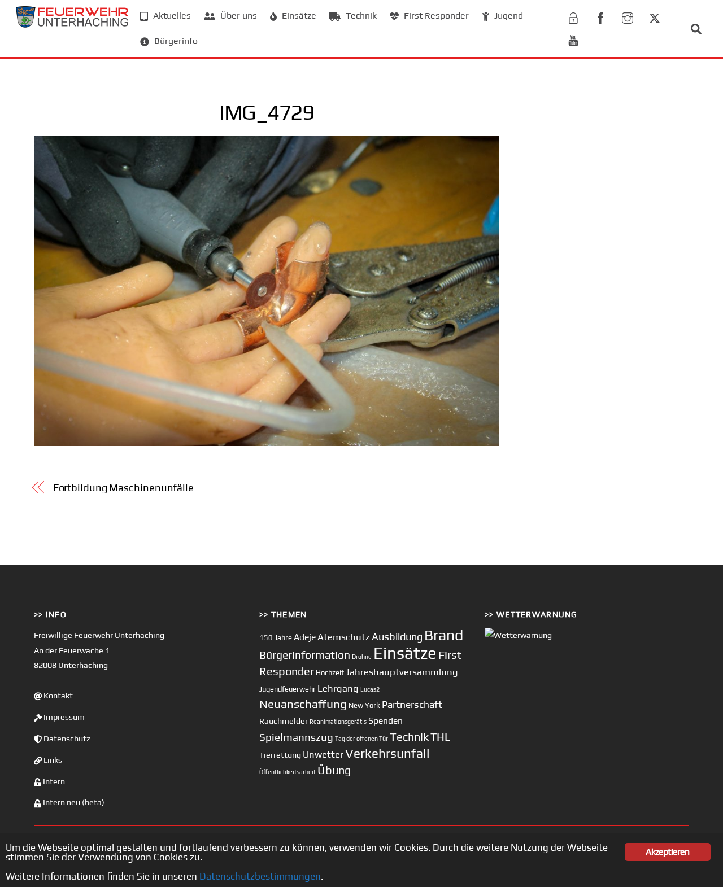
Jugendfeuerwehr (287, 689)
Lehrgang (338, 688)
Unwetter (323, 754)
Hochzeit (330, 672)
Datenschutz (66, 738)
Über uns (237, 15)
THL (440, 737)
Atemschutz (343, 637)
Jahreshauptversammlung (402, 672)
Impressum (63, 717)
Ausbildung (397, 637)
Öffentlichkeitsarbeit (287, 771)
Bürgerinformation (304, 655)
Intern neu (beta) (72, 802)
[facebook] (600, 16)
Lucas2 (370, 689)
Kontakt (57, 695)
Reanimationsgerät (336, 721)
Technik (360, 15)
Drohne (362, 656)
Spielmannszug (296, 737)
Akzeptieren (667, 851)
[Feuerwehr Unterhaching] (72, 24)
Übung (334, 769)
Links (52, 759)
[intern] (573, 16)
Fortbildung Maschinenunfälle (123, 487)
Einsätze (298, 15)
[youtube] (573, 38)
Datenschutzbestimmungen (260, 876)
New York (364, 705)
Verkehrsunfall (387, 753)
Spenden (385, 720)
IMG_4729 (266, 111)
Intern (53, 781)
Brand (443, 635)
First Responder (435, 15)
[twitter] (654, 16)
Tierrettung (280, 754)
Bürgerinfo (175, 41)
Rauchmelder (283, 721)
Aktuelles (171, 15)
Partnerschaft (412, 704)
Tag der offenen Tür (361, 738)
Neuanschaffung (303, 704)
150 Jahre (275, 637)
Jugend (507, 15)
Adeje (305, 637)
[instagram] (627, 16)
